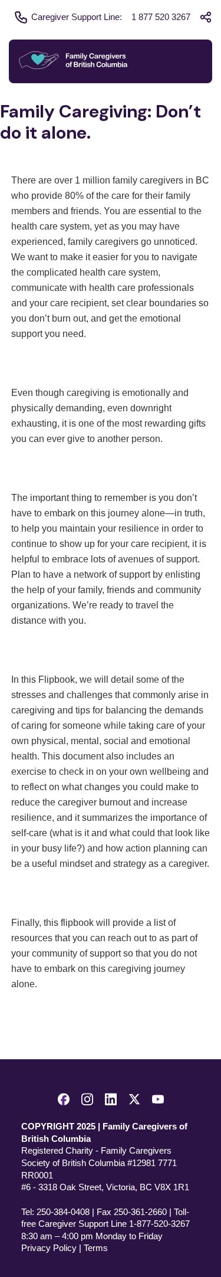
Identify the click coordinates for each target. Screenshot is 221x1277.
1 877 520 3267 (160, 17)
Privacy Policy (49, 1248)
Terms (96, 1248)
